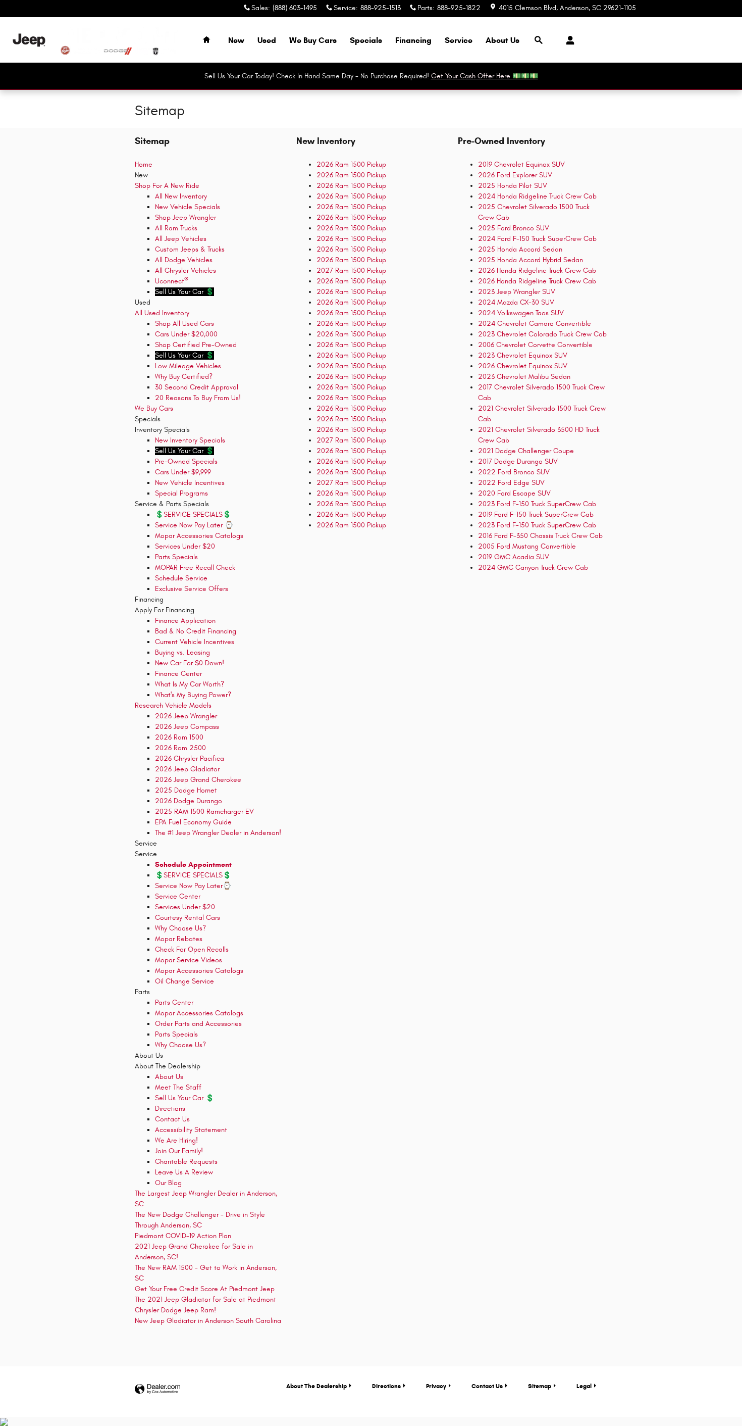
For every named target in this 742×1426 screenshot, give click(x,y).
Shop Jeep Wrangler (185, 217)
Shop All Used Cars (184, 323)
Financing (413, 40)
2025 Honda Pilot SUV (512, 185)
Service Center (177, 896)
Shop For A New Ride (167, 185)
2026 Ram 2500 (180, 748)
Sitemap (539, 1386)
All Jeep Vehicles (180, 238)
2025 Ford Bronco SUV (513, 228)
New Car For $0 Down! (189, 663)
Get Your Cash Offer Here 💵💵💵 (484, 76)
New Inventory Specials (190, 440)
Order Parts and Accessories (198, 1023)
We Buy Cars (313, 40)
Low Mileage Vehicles (188, 366)
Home (143, 164)
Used (266, 40)
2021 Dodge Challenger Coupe (526, 451)
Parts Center (174, 1002)
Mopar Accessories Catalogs (199, 535)
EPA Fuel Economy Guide (193, 822)
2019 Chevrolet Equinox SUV (521, 164)
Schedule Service (181, 578)
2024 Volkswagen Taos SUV (521, 313)
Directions (170, 1108)
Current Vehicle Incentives (194, 641)
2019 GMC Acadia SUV (513, 557)
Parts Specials (176, 557)
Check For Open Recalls (192, 949)
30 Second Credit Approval (196, 387)
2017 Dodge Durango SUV (518, 461)
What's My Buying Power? (193, 695)
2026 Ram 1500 (179, 737)
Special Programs (181, 493)
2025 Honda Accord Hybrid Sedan (530, 260)
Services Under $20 (185, 546)
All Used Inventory (162, 313)
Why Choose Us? (180, 928)
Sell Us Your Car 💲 (184, 1098)
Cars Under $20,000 (186, 334)
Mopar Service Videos (188, 960)
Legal (584, 1386)
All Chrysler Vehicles (185, 270)
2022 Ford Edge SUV (511, 482)
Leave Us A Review (184, 1172)
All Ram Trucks (176, 228)
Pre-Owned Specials (186, 461)
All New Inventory (181, 196)
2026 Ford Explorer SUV (515, 175)
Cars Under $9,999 (183, 472)
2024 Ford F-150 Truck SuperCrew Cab (537, 238)
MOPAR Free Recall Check (195, 567)
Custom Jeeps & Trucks (190, 249)
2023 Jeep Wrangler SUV (516, 291)
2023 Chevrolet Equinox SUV (522, 355)
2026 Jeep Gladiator (187, 769)
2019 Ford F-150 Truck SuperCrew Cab (536, 514)
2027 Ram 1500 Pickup (351, 270)
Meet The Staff (178, 1087)
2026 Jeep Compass (187, 726)
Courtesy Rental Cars (187, 917)
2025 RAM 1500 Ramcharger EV (204, 811)
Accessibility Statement (191, 1129)
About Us (502, 40)
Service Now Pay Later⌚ (193, 885)
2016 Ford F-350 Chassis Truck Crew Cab (540, 535)
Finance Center (178, 673)
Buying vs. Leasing (182, 652)
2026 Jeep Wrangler (186, 716)
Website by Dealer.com (157, 1389)
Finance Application (185, 620)
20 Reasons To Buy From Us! (198, 398)
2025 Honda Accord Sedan (520, 249)
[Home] (29, 40)
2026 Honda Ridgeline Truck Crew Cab (537, 270)
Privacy (436, 1386)
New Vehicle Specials (187, 207)
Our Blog (168, 1182)
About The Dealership (316, 1386)
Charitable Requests (186, 1161)
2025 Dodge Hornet (186, 790)
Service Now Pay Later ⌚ (194, 525)
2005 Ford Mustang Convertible (527, 546)
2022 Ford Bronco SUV (514, 472)
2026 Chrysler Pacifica (189, 758)
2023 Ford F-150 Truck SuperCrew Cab (537, 504)
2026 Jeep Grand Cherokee (198, 779)
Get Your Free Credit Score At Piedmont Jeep (205, 1289)
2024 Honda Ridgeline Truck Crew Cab (537, 196)
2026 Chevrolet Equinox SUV (522, 366)
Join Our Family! (179, 1151)
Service (458, 40)
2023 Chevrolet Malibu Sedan (524, 376)
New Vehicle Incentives (190, 482)
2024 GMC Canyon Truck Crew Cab (533, 567)
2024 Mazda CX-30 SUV (516, 302)
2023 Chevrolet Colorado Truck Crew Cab (542, 334)
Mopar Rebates (178, 939)
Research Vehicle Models (173, 705)
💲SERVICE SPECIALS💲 (193, 514)
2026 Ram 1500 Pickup (351, 164)
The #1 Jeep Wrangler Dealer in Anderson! (218, 832)
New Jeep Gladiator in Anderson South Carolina (208, 1320)
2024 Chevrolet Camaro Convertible (534, 323)
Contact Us (172, 1119)
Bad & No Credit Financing (195, 631)
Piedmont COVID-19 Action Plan (183, 1236)
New (236, 40)
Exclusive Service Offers (191, 588)
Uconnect (171, 281)
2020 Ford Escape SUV (514, 493)
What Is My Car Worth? (189, 684)
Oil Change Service (184, 981)
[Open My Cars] (567, 40)
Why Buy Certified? (184, 376)
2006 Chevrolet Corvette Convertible (535, 344)
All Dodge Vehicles (184, 260)
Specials (366, 40)
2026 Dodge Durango (188, 801)
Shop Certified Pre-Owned (196, 344)
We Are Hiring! (176, 1140)
